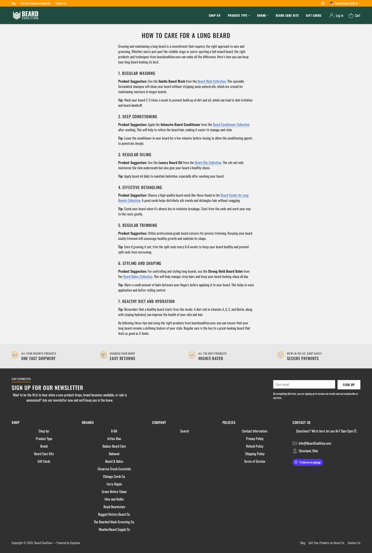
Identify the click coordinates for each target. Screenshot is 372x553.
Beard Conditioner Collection (231, 124)
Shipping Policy (254, 453)
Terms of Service (254, 461)
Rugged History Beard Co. (114, 514)
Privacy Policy (255, 438)
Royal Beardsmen (114, 506)
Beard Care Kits (44, 453)
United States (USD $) (346, 3)
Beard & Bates (114, 461)
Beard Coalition (43, 542)
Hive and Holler (114, 499)
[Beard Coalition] (26, 15)
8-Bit (114, 430)
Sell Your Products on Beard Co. (326, 542)
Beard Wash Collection (212, 81)
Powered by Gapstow (68, 542)
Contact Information (254, 430)
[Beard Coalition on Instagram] (323, 4)
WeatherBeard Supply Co (114, 529)
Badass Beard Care (114, 446)
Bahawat (114, 453)
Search (184, 430)
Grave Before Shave (114, 491)
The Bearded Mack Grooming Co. (114, 521)
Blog (302, 542)
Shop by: (44, 430)
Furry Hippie (114, 483)
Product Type (44, 438)
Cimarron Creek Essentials (114, 468)
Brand (44, 446)
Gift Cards (44, 461)
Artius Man (114, 438)
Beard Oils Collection (208, 162)
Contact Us (354, 542)
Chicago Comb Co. (114, 476)
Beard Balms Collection (137, 276)
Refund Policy (254, 446)
